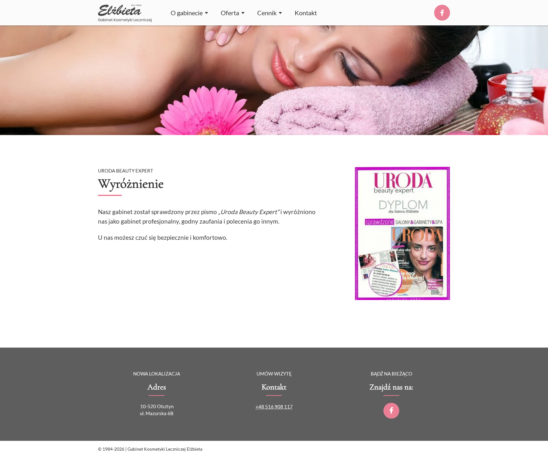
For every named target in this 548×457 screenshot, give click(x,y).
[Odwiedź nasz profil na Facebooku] (391, 411)
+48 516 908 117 (274, 406)
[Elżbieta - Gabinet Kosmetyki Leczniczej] (125, 12)
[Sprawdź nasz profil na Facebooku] (442, 13)
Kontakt (306, 12)
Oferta (230, 12)
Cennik (267, 12)
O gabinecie (187, 12)
